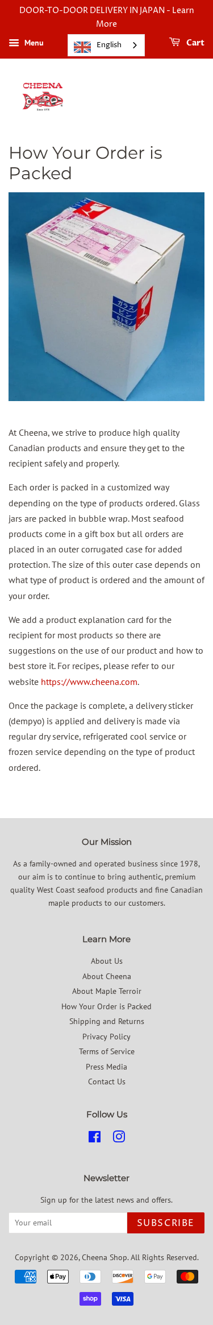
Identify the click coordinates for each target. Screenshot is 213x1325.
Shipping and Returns (106, 1021)
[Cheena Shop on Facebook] (94, 1139)
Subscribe (166, 1223)
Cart (194, 43)
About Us (107, 961)
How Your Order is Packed (106, 1006)
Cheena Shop (104, 1257)
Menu (33, 43)
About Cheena (106, 976)
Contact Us (107, 1081)
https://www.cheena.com (89, 681)
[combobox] (106, 45)
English (109, 45)
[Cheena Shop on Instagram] (118, 1139)
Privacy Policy (106, 1036)
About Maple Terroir (106, 991)
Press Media (106, 1067)
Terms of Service (107, 1051)
